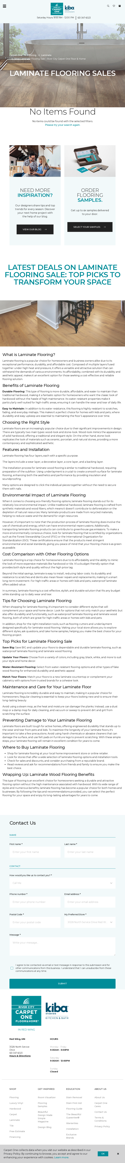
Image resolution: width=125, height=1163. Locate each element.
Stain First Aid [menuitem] (74, 1103)
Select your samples (86, 227)
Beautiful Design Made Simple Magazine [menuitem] (45, 1117)
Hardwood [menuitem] (15, 1108)
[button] (108, 6)
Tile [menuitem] (11, 1125)
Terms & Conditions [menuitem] (101, 1119)
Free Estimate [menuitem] (17, 1131)
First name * (15, 844)
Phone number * (18, 894)
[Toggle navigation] (4, 6)
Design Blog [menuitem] (44, 1127)
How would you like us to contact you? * (30, 875)
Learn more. (61, 1157)
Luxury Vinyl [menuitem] (16, 1103)
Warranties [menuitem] (72, 1123)
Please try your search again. (62, 124)
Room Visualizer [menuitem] (47, 1097)
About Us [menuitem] (100, 1097)
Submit (62, 983)
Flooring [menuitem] (14, 1097)
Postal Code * (16, 914)
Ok (103, 1153)
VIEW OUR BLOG (32, 229)
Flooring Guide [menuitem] (74, 1108)
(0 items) (120, 6)
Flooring (31, 55)
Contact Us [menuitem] (101, 1112)
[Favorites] (114, 6)
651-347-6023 (84, 17)
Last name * (70, 844)
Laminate (46, 55)
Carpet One (15, 55)
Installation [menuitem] (72, 1129)
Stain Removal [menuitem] (74, 1097)
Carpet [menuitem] (13, 1114)
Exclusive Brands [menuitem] (71, 1136)
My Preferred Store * (75, 914)
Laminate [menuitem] (14, 1120)
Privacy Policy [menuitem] (102, 1126)
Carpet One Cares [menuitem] (101, 1105)
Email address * (72, 894)
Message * (14, 935)
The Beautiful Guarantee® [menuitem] (73, 1116)
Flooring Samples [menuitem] (42, 1105)
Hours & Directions (20, 1055)
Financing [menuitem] (14, 1137)
